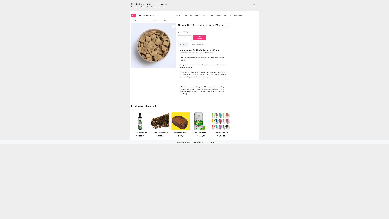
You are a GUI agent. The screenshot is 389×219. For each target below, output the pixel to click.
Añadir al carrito (199, 38)
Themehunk (210, 142)
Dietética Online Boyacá (149, 4)
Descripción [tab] (183, 44)
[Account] (255, 5)
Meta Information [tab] (198, 44)
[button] (174, 26)
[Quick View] (140, 120)
